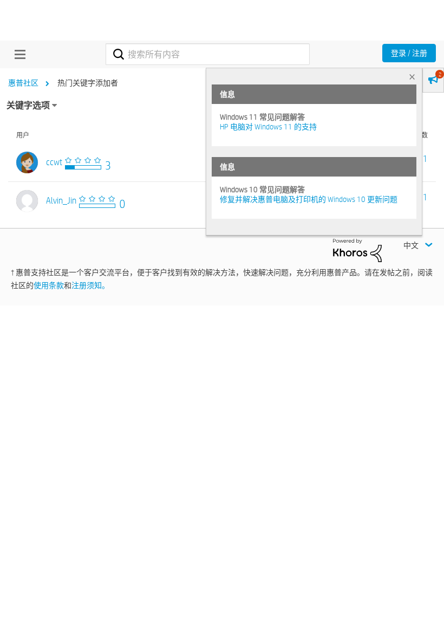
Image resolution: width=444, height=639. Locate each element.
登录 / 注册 (409, 53)
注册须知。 (90, 285)
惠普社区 (23, 83)
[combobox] (207, 54)
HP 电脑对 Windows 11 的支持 (268, 127)
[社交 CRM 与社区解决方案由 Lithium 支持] (357, 250)
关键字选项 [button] (28, 105)
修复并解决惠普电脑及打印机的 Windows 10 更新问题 (308, 199)
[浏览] (17, 54)
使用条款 (49, 285)
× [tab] (412, 77)
